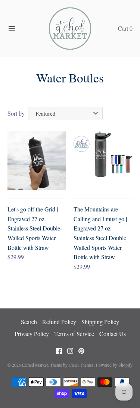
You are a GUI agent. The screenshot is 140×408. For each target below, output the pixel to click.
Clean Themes (81, 365)
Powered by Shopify (114, 365)
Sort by (16, 113)
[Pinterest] (81, 353)
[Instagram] (70, 353)
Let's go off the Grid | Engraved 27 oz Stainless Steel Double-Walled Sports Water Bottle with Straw (34, 228)
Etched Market (35, 365)
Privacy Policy (32, 334)
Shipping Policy (100, 322)
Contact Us (112, 334)
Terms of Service (74, 334)
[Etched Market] (70, 28)
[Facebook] (59, 353)
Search (29, 322)
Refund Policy (59, 322)
